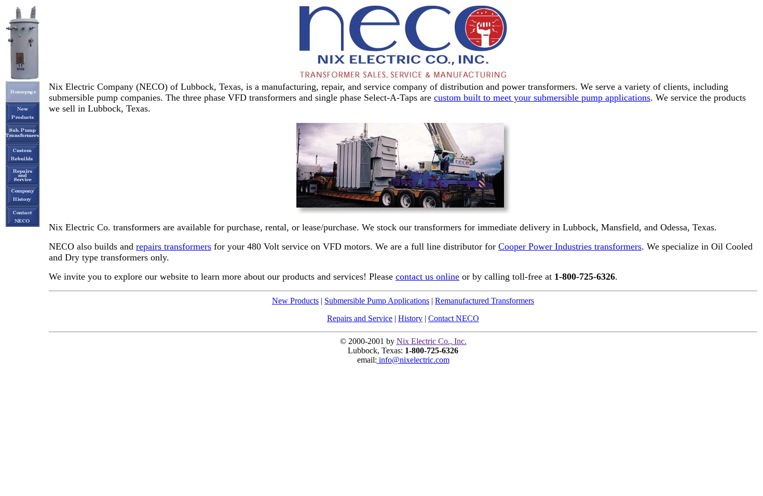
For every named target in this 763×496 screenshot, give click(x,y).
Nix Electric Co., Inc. (432, 341)
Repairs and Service (359, 318)
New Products (295, 300)
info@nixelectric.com (414, 359)
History (410, 318)
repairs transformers (173, 246)
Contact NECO (453, 318)
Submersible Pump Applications (376, 300)
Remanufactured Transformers (484, 300)
